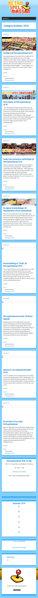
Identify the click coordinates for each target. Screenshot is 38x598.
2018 (5, 76)
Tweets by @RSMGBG (19, 541)
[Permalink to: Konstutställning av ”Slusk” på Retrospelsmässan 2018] (19, 254)
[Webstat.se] (17, 590)
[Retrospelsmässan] (19, 7)
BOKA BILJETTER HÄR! (19, 472)
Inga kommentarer (9, 78)
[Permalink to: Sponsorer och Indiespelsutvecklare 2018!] (19, 361)
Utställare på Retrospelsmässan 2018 (18, 53)
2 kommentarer (8, 236)
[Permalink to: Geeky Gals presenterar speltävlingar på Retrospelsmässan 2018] (19, 150)
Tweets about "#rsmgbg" (19, 547)
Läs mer (5, 72)
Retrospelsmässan (9, 80)
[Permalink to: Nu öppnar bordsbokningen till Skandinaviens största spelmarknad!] (19, 202)
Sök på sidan (10, 557)
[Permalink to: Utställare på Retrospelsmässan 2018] (19, 43)
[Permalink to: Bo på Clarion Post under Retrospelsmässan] (19, 412)
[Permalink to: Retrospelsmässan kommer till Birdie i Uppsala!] (19, 307)
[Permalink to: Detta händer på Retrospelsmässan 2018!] (19, 94)
